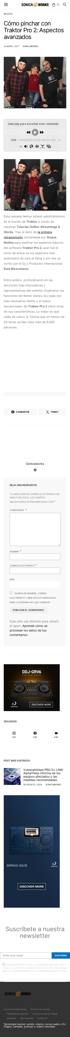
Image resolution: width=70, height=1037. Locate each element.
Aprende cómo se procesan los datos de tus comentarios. (28, 630)
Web (12, 579)
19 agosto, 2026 (32, 784)
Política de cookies (40, 1009)
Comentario (17, 510)
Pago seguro (26, 1018)
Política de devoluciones (45, 1014)
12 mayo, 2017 (11, 46)
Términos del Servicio (18, 1014)
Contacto (42, 1018)
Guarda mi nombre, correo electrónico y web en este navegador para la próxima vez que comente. (33, 598)
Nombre (15, 551)
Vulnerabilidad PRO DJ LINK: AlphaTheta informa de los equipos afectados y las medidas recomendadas (43, 775)
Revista (8, 14)
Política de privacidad (15, 1009)
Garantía (11, 1018)
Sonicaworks (30, 46)
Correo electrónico (23, 565)
